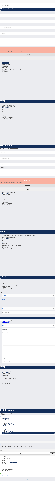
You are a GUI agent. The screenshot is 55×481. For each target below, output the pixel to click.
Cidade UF (2, 30)
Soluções (4, 346)
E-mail (1, 161)
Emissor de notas (7, 349)
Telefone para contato (4, 24)
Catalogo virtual (7, 352)
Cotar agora (6, 358)
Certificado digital (5, 332)
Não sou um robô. (27, 54)
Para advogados (7, 335)
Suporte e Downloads (8, 343)
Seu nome (2, 149)
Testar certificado (7, 341)
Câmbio (3, 355)
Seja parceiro (4, 329)
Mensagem (2, 36)
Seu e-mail (2, 19)
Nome (1, 13)
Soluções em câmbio (8, 361)
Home (2, 441)
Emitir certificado (7, 338)
